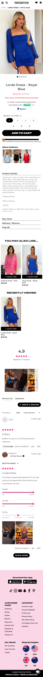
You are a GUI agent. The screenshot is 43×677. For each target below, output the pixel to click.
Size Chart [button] (7, 219)
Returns (8, 619)
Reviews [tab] (7, 399)
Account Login (27, 606)
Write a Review (31, 405)
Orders (7, 615)
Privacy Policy (27, 616)
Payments (8, 622)
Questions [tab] (19, 399)
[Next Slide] (36, 380)
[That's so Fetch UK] (26, 660)
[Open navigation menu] (2, 2)
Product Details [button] (9, 173)
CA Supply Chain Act (30, 623)
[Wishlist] (36, 2)
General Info (9, 625)
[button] (9, 120)
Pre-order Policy (28, 620)
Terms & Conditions (28, 674)
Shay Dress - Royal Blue (29, 282)
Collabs (7, 652)
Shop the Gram (10, 649)
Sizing (7, 612)
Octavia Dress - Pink (9, 281)
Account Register (28, 610)
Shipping (8, 609)
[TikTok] (11, 591)
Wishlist (25, 626)
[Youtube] (20, 591)
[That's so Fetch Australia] (26, 648)
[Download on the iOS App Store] (15, 583)
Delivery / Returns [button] (11, 223)
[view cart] (40, 2)
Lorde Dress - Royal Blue (19, 7)
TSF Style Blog (10, 646)
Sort (19, 413)
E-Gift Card (26, 613)
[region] (21, 380)
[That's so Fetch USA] (34, 648)
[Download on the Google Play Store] (30, 583)
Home (3, 7)
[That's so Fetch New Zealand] (34, 660)
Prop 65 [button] (6, 227)
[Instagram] (15, 591)
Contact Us (9, 635)
